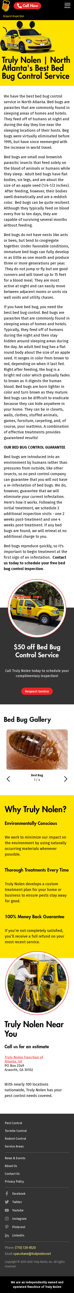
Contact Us (12, 1174)
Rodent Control (15, 1138)
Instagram (19, 1219)
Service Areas (14, 1146)
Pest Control (13, 1123)
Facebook (18, 1193)
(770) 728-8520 (25, 1248)
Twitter (17, 1202)
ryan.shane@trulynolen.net (32, 1254)
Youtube (18, 1210)
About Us (11, 1166)
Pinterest (18, 1227)
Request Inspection (13, 16)
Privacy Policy (14, 1181)
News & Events (15, 1158)
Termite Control (16, 1131)
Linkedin (18, 1235)
